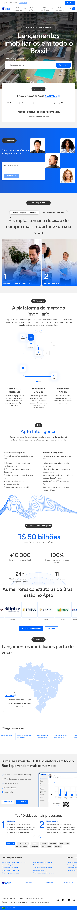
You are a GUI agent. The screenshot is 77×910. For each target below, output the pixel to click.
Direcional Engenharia (49, 620)
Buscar (65, 65)
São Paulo (10, 843)
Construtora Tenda (65, 620)
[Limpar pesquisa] (59, 96)
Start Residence (19, 735)
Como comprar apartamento (10, 873)
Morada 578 (55, 735)
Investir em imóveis (38, 870)
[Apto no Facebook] (63, 900)
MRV (32, 620)
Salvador (58, 846)
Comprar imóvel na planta (40, 865)
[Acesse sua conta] (69, 9)
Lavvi (16, 620)
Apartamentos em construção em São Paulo (20, 830)
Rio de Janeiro (22, 843)
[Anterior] (35, 837)
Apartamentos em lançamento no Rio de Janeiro (60, 832)
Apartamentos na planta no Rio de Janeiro (58, 825)
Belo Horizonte (21, 846)
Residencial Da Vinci (38, 735)
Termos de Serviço (24, 898)
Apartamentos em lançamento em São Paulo (20, 832)
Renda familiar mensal (12, 165)
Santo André (47, 846)
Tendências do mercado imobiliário (43, 873)
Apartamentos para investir (10, 868)
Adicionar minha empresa (31, 629)
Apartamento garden (8, 865)
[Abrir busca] (73, 8)
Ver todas (51, 629)
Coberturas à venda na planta (10, 870)
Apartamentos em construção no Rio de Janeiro (60, 830)
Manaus (53, 843)
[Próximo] (40, 837)
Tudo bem (70, 3)
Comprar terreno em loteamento (42, 868)
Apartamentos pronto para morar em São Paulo (21, 827)
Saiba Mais (8, 802)
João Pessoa (64, 843)
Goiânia (44, 843)
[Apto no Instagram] (58, 900)
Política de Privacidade (9, 898)
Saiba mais (23, 3)
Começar (22, 802)
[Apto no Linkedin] (69, 900)
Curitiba (35, 843)
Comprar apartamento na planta (42, 862)
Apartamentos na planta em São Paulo (18, 825)
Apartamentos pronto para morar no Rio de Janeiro (61, 827)
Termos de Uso (37, 898)
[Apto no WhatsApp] (74, 900)
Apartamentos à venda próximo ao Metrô (14, 862)
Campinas (34, 846)
